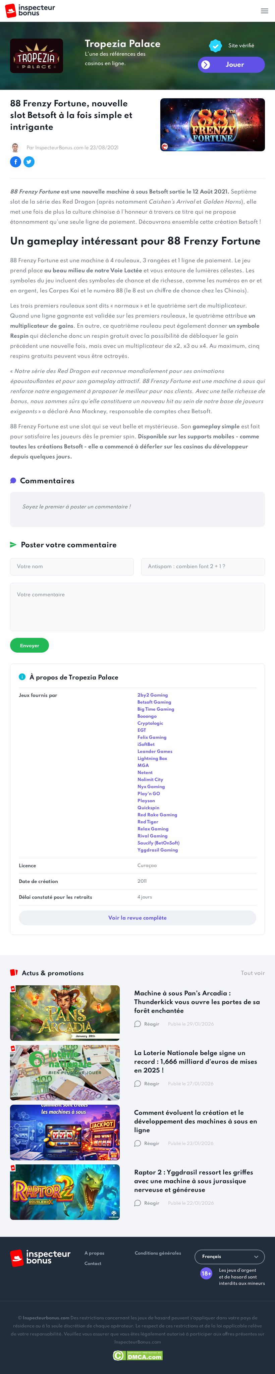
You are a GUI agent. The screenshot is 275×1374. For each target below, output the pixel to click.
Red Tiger (148, 822)
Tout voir (253, 973)
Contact (93, 1264)
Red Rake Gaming (157, 815)
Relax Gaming (153, 829)
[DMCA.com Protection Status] (138, 1354)
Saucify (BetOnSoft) (158, 843)
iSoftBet (146, 745)
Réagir (151, 1024)
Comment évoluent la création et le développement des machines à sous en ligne (195, 1122)
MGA (143, 766)
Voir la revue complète (137, 918)
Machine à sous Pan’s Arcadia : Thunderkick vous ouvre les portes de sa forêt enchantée (197, 1002)
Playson (146, 801)
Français (211, 1257)
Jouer (235, 65)
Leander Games (155, 752)
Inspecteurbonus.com (46, 1318)
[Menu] (264, 10)
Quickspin (148, 808)
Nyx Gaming (151, 787)
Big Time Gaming (156, 709)
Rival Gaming (153, 836)
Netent (145, 773)
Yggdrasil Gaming (158, 850)
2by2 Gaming (153, 695)
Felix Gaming (152, 737)
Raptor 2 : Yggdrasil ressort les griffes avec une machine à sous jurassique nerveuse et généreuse (193, 1181)
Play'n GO (149, 794)
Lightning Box (152, 759)
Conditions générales (158, 1253)
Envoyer (29, 645)
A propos (94, 1253)
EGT (142, 730)
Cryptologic (150, 723)
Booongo (147, 716)
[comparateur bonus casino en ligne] (30, 11)
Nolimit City (150, 780)
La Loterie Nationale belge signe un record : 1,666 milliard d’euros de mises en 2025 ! (195, 1062)
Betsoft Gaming (154, 702)
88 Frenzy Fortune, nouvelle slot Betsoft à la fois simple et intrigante (71, 116)
